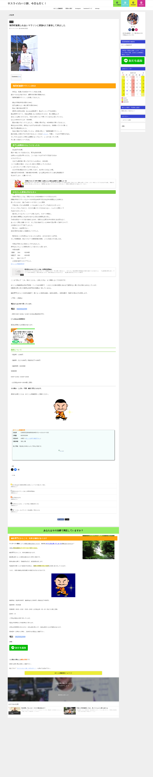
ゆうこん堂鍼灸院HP (17, 264)
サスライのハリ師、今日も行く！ (26, 668)
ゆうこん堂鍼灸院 (58, 8)
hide (19, 76)
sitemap (97, 8)
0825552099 (22, 309)
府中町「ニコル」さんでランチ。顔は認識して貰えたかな (25, 510)
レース (11, 21)
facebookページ (88, 8)
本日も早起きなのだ (16, 497)
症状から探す (69, 8)
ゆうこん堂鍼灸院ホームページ (63, 673)
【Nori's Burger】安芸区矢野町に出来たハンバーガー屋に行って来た (28, 484)
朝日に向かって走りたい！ (128, 110)
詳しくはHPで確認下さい (33, 438)
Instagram (78, 8)
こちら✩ (45, 134)
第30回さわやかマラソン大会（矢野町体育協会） (23, 491)
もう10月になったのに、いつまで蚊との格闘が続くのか (25, 503)
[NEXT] (142, 73)
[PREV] (123, 73)
